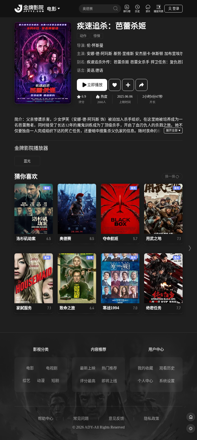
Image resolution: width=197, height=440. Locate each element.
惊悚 (96, 36)
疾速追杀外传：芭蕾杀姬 (108, 62)
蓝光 (27, 161)
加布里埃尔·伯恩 (178, 54)
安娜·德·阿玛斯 (99, 54)
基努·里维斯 (123, 54)
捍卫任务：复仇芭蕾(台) (171, 62)
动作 (83, 36)
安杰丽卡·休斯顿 (149, 54)
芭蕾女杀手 (139, 62)
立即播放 (95, 85)
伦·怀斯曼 (95, 45)
